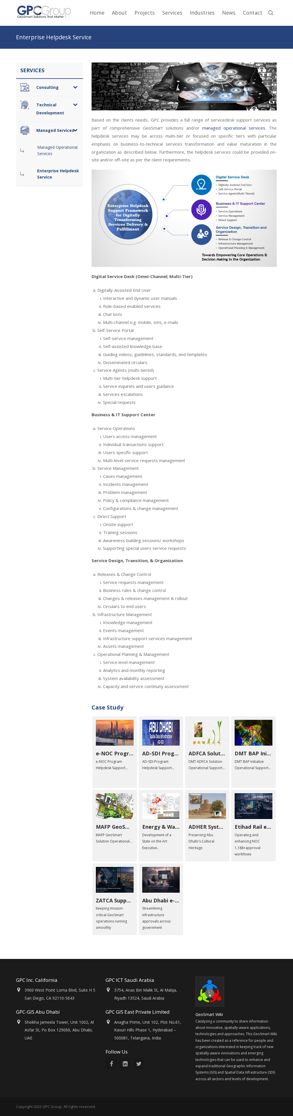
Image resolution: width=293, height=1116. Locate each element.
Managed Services (55, 130)
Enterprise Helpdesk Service (58, 174)
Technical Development (50, 109)
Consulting (47, 87)
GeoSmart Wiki (209, 1014)
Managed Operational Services (57, 150)
